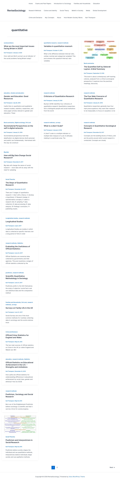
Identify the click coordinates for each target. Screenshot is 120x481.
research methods (62, 43)
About (59, 17)
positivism (9, 272)
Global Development (99, 10)
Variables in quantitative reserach (58, 46)
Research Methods (35, 10)
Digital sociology (20, 122)
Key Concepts (49, 17)
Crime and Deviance (35, 17)
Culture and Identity (50, 10)
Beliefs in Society (77, 10)
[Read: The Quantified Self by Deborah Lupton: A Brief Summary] (100, 50)
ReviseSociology (16, 10)
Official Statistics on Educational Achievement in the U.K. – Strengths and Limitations (19, 364)
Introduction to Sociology (62, 3)
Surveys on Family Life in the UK (19, 308)
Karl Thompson (90, 17)
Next (112, 467)
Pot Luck (28, 122)
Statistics (20, 243)
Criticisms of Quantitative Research (59, 96)
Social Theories (10, 179)
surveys (58, 122)
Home (31, 3)
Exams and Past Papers (43, 3)
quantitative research (50, 43)
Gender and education (17, 93)
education (7, 93)
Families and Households (82, 3)
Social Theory (64, 10)
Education (96, 3)
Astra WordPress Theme (77, 476)
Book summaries (89, 63)
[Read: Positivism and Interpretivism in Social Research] (20, 424)
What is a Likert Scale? (53, 126)
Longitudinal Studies (14, 222)
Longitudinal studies (12, 218)
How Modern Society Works (73, 17)
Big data (6, 152)
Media (88, 10)
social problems (9, 43)
